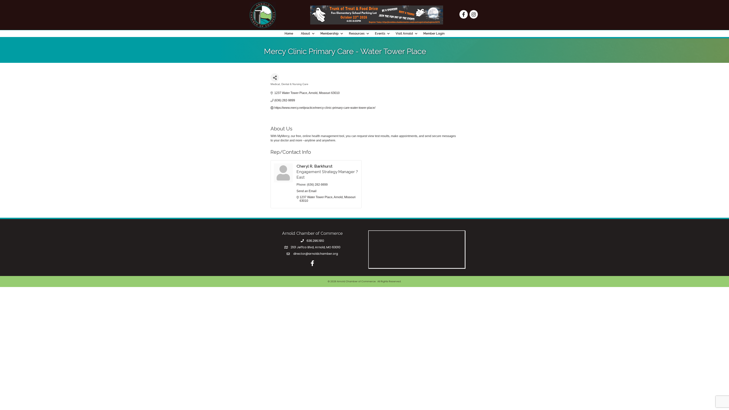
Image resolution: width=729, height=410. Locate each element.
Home (289, 33)
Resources (356, 33)
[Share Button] (275, 77)
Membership (329, 33)
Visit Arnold (404, 33)
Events (380, 33)
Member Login (434, 33)
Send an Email (306, 191)
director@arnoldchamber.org (315, 254)
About (305, 33)
